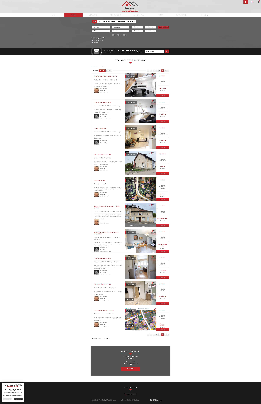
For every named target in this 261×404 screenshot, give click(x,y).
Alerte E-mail (139, 15)
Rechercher (164, 27)
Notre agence (115, 15)
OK (167, 51)
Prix (101, 70)
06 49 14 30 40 (130, 361)
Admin (111, 400)
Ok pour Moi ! (18, 399)
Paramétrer (7, 399)
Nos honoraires (104, 400)
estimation (203, 15)
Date (109, 70)
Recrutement (181, 15)
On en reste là (18, 384)
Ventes (73, 15)
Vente (94, 21)
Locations (93, 15)
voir (161, 95)
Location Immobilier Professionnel (126, 21)
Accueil (55, 15)
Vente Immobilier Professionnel (106, 21)
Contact (160, 15)
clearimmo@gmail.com (130, 364)
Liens (109, 400)
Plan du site (94, 400)
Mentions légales (99, 400)
